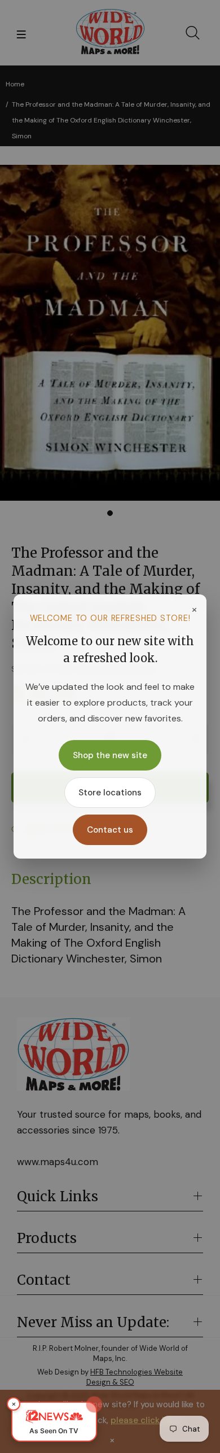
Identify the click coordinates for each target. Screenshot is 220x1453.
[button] (54, 1422)
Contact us (110, 829)
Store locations (110, 792)
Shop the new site (110, 755)
